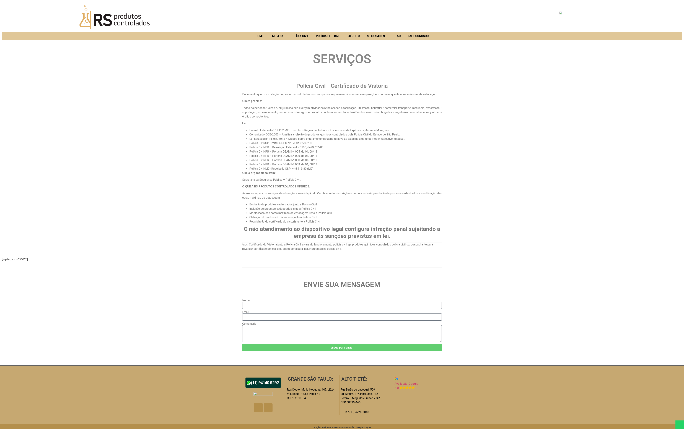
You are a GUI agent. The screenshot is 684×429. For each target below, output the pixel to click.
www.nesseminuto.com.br (341, 427)
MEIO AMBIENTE (377, 36)
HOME (259, 36)
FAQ (398, 36)
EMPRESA (277, 36)
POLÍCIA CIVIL (300, 36)
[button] (418, 383)
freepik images (363, 427)
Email (245, 312)
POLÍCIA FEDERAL (328, 36)
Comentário (249, 323)
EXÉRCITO (353, 36)
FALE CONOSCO (418, 36)
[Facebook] (258, 407)
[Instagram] (268, 407)
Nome (246, 300)
